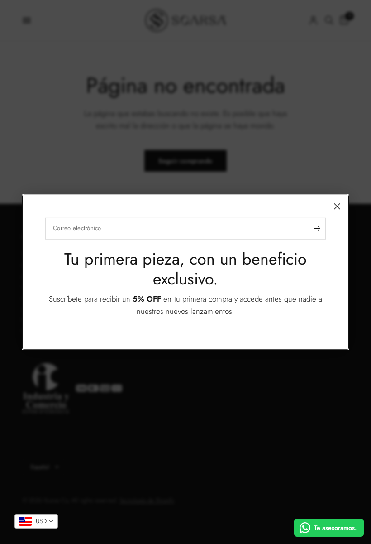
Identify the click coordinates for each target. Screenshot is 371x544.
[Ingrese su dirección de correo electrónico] (317, 228)
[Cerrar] (337, 206)
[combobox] (36, 521)
